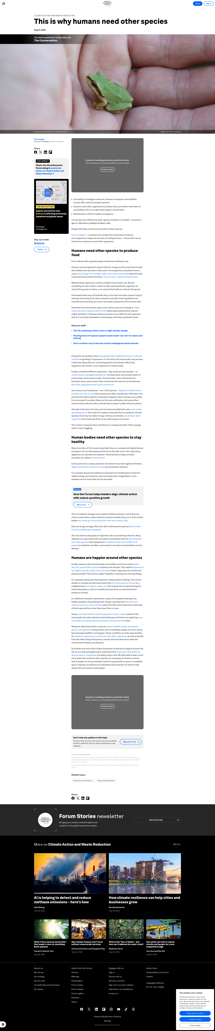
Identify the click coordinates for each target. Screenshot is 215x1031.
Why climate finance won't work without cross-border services (87, 943)
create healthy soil (80, 375)
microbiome (98, 458)
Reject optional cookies (195, 1013)
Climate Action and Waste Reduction (54, 16)
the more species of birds (123, 583)
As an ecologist (78, 235)
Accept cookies (107, 169)
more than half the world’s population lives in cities (101, 614)
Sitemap (107, 1021)
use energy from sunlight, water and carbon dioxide (102, 273)
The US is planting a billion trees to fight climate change (100, 330)
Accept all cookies (195, 1019)
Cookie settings (195, 1025)
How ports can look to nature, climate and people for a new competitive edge (160, 944)
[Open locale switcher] (3, 1024)
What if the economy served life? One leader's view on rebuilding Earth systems (50, 944)
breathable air (99, 375)
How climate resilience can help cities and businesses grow (144, 899)
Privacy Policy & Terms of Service (107, 1017)
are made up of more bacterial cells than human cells (103, 520)
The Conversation (45, 40)
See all (177, 844)
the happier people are (95, 586)
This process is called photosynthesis (120, 277)
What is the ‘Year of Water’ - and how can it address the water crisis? (126, 943)
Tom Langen (39, 139)
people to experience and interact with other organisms (100, 636)
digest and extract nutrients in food (87, 467)
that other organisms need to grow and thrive (92, 384)
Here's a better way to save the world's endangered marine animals (105, 343)
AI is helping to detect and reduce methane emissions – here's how (62, 899)
